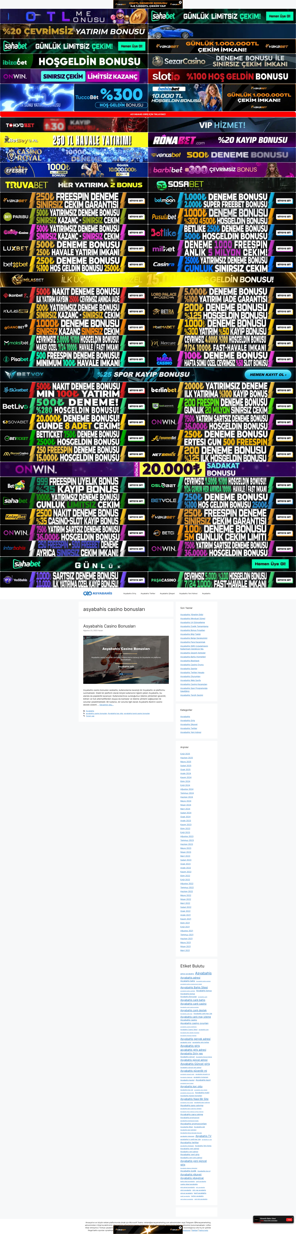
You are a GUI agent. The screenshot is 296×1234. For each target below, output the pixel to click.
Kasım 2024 (185, 777)
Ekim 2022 (185, 876)
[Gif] (148, 279)
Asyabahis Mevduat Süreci (192, 618)
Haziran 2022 (186, 891)
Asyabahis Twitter (148, 593)
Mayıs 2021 (185, 942)
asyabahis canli (202, 997)
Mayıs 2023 (185, 848)
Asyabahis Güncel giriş (195, 1063)
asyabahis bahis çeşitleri (187, 991)
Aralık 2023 (185, 821)
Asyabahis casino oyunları (194, 1023)
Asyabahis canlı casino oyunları (189, 1007)
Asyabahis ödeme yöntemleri (188, 1168)
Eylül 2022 (185, 879)
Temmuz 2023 (187, 840)
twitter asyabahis (197, 1196)
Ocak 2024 (185, 817)
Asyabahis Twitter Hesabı (192, 672)
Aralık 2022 (185, 868)
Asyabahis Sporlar (188, 668)
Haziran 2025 (186, 758)
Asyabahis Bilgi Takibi (190, 634)
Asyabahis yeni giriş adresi (191, 1158)
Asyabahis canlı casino (193, 1003)
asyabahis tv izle (207, 1139)
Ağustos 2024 (186, 789)
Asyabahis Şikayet (167, 593)
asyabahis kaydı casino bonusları (137, 713)
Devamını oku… (107, 705)
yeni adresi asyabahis (186, 1199)
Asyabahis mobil (202, 1093)
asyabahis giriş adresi (193, 1049)
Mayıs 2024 (185, 801)
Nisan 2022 (185, 899)
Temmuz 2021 (186, 935)
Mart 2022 (185, 903)
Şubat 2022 (185, 907)
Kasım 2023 (185, 824)
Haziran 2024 (186, 797)
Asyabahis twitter (189, 1142)
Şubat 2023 (185, 860)
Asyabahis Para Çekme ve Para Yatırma (191, 1111)
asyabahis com (204, 1029)
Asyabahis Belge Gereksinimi (193, 638)
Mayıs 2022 (185, 895)
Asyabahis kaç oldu (115, 713)
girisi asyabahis (185, 1190)
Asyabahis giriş (190, 1045)
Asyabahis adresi (190, 977)
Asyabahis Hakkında (186, 1077)
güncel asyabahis (186, 1193)
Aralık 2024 (185, 773)
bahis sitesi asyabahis (187, 1181)
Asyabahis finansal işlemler (188, 1035)
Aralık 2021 (185, 915)
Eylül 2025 (185, 754)
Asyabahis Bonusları (188, 997)
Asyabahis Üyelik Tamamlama (194, 626)
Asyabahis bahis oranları (203, 981)
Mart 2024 (185, 809)
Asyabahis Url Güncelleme (192, 622)
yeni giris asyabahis (200, 1199)
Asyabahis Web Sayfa (190, 680)
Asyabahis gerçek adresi (195, 1038)
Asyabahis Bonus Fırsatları (192, 630)
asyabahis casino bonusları (96, 713)
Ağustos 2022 (186, 883)
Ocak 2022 (185, 911)
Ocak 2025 (185, 769)
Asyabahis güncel (187, 1057)
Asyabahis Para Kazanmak (192, 642)
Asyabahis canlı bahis (192, 999)
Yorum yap (90, 716)
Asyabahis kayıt (203, 1080)
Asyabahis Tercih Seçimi (191, 695)
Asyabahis (206, 593)
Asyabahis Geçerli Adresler (193, 653)
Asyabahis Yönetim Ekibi (191, 614)
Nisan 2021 (185, 946)
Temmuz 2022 (187, 887)
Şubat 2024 (185, 813)
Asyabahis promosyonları (193, 1123)
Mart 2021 (185, 950)
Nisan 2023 (185, 852)
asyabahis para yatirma (202, 1102)
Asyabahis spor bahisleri (188, 1130)
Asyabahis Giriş (129, 593)
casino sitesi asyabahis (189, 1184)
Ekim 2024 (185, 781)
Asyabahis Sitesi (186, 1127)
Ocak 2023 (185, 864)
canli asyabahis (201, 1181)
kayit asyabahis (200, 1193)
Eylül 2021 (185, 927)
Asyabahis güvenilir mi (193, 1070)
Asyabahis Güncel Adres (204, 1057)
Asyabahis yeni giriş (189, 1154)
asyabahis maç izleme (200, 1090)
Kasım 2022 (185, 872)
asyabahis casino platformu (188, 1027)
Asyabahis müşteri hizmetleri (191, 1096)
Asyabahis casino (188, 1020)
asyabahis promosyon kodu (189, 1121)
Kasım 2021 (185, 919)
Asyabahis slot (199, 1127)
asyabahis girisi (185, 1042)
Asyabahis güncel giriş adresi (190, 1067)
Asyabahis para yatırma (191, 1105)
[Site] (74, 200)
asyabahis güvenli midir (187, 1074)
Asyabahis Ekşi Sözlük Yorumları (189, 1032)
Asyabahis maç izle (186, 1090)
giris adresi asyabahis (187, 1187)
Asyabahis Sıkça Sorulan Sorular (191, 1133)
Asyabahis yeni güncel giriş (193, 1162)
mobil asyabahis (185, 1196)
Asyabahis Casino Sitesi (188, 1029)
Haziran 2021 (186, 938)
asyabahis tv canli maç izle (190, 1139)
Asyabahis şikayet (191, 1174)
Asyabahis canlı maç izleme (195, 1016)
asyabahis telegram (187, 1136)
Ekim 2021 (185, 923)
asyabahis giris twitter (200, 1042)
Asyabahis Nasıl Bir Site (194, 1098)
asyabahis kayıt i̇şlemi (186, 1083)
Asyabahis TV (203, 1135)
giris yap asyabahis (199, 1190)
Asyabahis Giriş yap (191, 1053)
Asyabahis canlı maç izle (203, 1013)
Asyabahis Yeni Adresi (188, 593)
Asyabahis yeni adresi (189, 1148)
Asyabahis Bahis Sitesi (194, 987)
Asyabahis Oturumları (190, 676)
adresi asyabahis (187, 974)
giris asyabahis (200, 1187)
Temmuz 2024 (187, 793)
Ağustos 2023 (186, 836)
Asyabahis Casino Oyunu (192, 664)
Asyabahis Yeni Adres (203, 1146)
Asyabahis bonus (204, 991)
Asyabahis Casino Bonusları (109, 626)
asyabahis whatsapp (187, 1146)
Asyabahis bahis (187, 981)
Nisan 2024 (185, 805)
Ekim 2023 (185, 828)
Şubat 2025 (185, 765)
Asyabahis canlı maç (186, 1013)
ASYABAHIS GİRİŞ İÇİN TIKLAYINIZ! (148, 114)
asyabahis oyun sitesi (186, 1102)
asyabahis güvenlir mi (203, 1074)
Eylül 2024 (185, 785)
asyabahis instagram (201, 1077)
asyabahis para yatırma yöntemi (191, 1108)
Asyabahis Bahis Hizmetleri (193, 657)
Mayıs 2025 (185, 762)
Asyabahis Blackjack (189, 661)
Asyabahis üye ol (203, 1171)
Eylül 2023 (185, 832)
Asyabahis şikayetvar (192, 1178)
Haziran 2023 (186, 844)
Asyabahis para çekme (191, 1114)
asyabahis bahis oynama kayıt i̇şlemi (191, 984)
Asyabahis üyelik (188, 1171)
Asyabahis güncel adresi (194, 1059)
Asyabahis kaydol (187, 1080)
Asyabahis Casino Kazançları (193, 684)
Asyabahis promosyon (189, 1117)
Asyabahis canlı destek (193, 1010)
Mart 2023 (185, 856)
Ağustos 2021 (186, 931)
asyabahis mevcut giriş (187, 1093)
